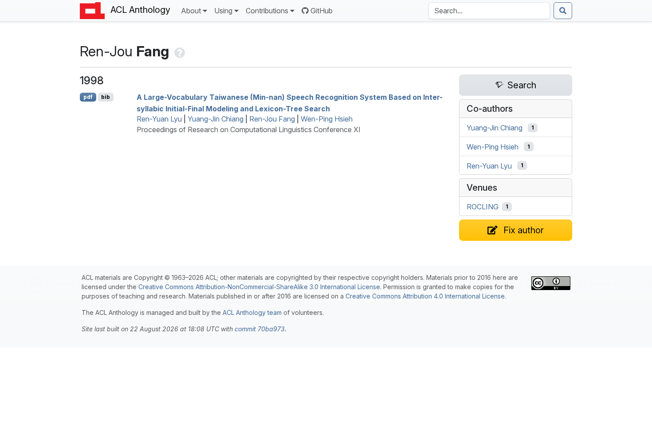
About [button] (191, 10)
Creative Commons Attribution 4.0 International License (425, 296)
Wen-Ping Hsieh (327, 118)
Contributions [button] (267, 10)
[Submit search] (563, 10)
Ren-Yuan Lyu (159, 118)
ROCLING (483, 206)
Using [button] (223, 10)
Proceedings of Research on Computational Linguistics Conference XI (249, 129)
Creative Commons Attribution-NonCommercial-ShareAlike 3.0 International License (259, 287)
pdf (88, 97)
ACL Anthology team (252, 312)
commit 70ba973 (260, 329)
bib (105, 97)
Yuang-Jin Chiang (216, 118)
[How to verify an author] (179, 51)
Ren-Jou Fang (272, 118)
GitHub (321, 10)
